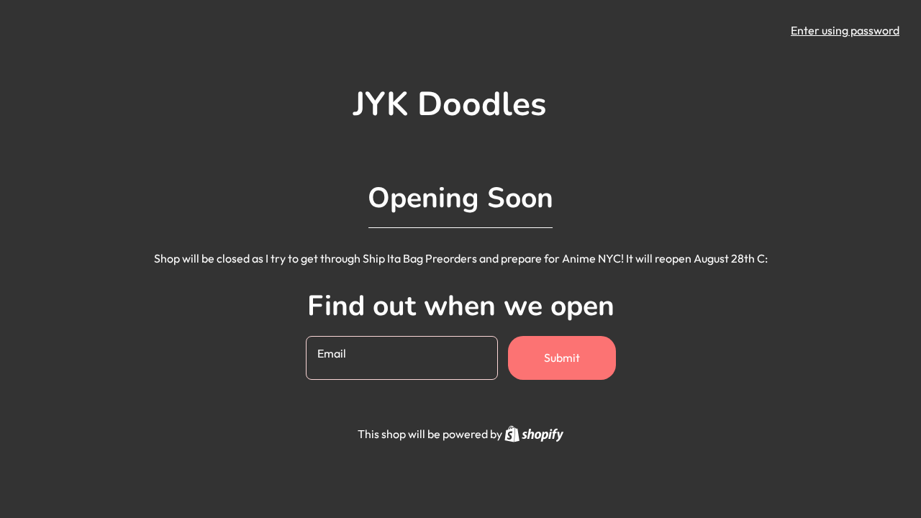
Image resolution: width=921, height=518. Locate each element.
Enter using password (845, 30)
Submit (562, 357)
